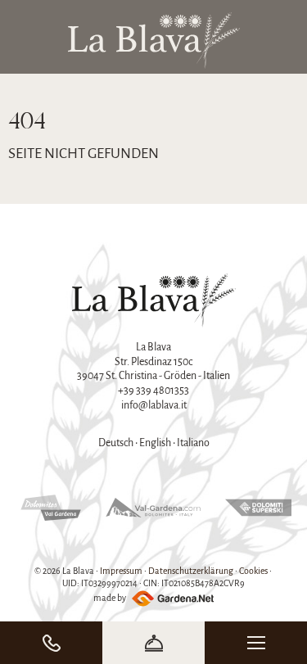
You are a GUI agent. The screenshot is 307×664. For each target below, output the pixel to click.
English (155, 443)
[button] (256, 643)
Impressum (121, 571)
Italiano (193, 443)
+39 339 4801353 (153, 390)
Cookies (253, 571)
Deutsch (115, 443)
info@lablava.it (154, 405)
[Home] (154, 41)
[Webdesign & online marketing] (171, 597)
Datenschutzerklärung (190, 571)
